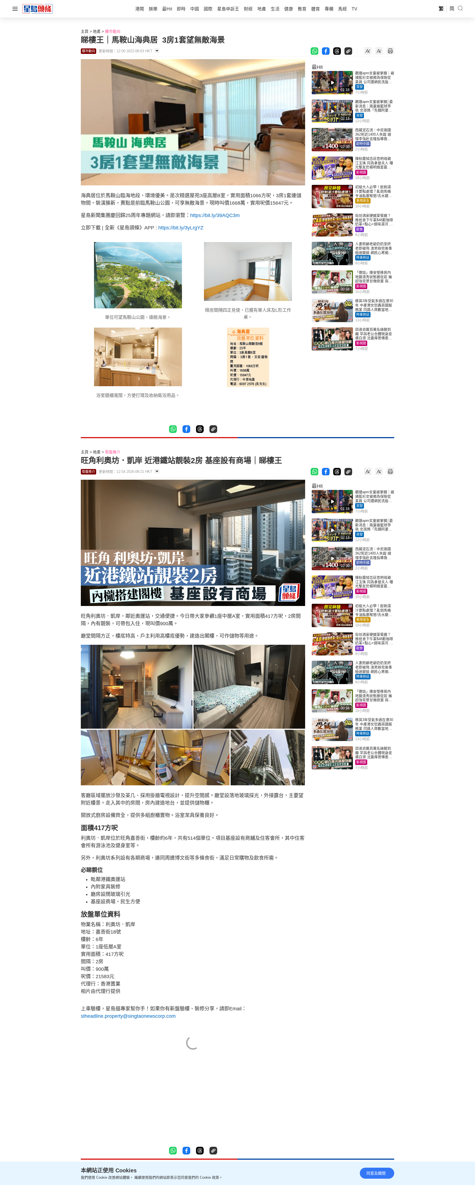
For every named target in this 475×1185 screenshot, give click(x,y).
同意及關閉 (376, 1173)
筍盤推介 (112, 452)
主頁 (85, 31)
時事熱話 (362, 257)
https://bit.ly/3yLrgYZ (180, 228)
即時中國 (362, 144)
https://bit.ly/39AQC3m (215, 215)
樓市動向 (112, 31)
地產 (97, 31)
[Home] (38, 8)
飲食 (359, 229)
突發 (359, 87)
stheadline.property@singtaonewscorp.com (128, 1016)
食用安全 (362, 200)
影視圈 (361, 172)
